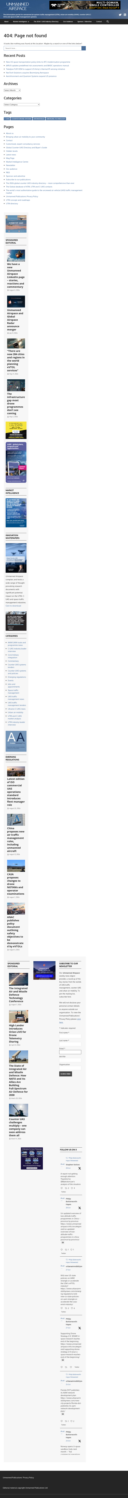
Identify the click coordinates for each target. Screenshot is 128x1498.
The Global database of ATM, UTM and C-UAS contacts (29, 186)
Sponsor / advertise (85, 21)
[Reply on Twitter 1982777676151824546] (62, 1308)
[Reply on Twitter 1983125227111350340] (62, 1250)
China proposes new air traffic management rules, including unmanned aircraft (15, 840)
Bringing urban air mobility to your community (25, 137)
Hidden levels (12, 151)
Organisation (64, 1064)
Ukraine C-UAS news (17, 709)
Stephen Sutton (73, 1164)
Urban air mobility (15, 712)
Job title (62, 1056)
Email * (62, 1048)
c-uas (7, 119)
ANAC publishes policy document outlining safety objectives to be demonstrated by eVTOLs (15, 931)
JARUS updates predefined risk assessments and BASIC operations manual (37, 65)
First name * (64, 1033)
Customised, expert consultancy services (23, 144)
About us (10, 133)
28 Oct (68, 1168)
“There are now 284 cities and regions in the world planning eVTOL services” (16, 360)
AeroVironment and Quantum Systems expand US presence (31, 76)
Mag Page (10, 158)
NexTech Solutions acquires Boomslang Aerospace (27, 72)
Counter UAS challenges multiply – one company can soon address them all (18, 1127)
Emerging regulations (17, 677)
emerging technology (55, 119)
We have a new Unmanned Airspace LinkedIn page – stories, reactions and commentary (16, 275)
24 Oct (68, 1441)
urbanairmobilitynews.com (77, 1266)
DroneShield (39, 119)
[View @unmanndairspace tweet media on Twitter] (62, 1242)
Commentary (13, 661)
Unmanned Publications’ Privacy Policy (18, 1478)
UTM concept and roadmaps (18, 200)
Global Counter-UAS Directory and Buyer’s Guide (26, 147)
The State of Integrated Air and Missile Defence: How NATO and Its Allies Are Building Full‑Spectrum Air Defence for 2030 (18, 1080)
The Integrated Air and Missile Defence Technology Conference (18, 995)
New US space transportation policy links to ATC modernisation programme (38, 62)
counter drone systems (21, 119)
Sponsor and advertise (15, 176)
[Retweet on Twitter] (67, 1158)
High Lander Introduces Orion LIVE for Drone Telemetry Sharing (17, 1033)
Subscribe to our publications (18, 179)
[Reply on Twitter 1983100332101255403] (62, 1188)
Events (11, 680)
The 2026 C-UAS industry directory (46, 21)
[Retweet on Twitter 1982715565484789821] (66, 1367)
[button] (107, 21)
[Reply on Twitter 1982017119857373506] (62, 1421)
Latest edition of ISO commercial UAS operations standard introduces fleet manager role (16, 792)
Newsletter (10, 165)
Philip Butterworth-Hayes (72, 1202)
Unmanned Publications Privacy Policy (22, 196)
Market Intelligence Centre (17, 162)
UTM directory (12, 203)
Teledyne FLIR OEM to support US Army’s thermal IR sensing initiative (35, 69)
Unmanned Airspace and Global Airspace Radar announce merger (15, 319)
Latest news (11, 154)
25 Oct (68, 1384)
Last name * (64, 1040)
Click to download (13, 606)
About (6, 21)
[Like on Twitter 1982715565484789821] (71, 1367)
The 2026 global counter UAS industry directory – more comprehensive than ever (40, 183)
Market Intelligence (20, 21)
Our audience (68, 21)
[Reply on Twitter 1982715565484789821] (62, 1367)
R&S (8, 172)
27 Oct (68, 1270)
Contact (99, 21)
